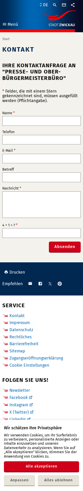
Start (5, 39)
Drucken (17, 272)
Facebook (18, 397)
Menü (10, 25)
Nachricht (11, 188)
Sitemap (17, 351)
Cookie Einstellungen (29, 365)
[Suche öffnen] (55, 5)
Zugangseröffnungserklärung (36, 358)
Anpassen (19, 480)
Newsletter (19, 390)
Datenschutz (21, 329)
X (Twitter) (19, 412)
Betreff (8, 169)
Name (8, 113)
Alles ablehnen (58, 480)
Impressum (19, 322)
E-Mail (8, 151)
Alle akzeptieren (41, 466)
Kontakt (17, 315)
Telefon (8, 132)
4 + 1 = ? (10, 225)
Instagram (18, 404)
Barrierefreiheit (24, 343)
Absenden (64, 246)
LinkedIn (17, 419)
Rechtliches (20, 336)
